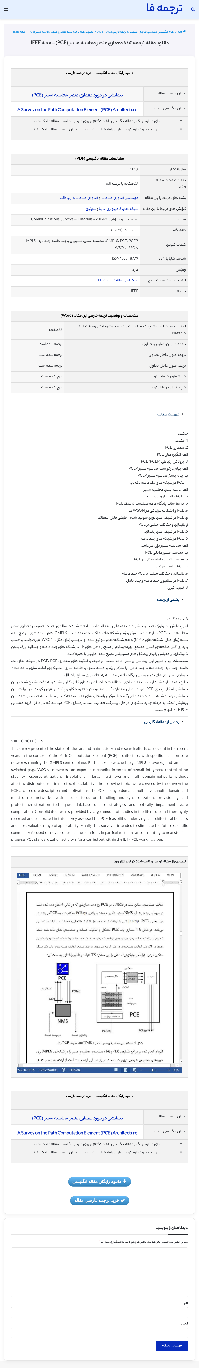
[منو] (6, 11)
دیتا (102, 209)
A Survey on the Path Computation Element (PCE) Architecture (77, 110)
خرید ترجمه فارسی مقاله (96, 1200)
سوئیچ (91, 209)
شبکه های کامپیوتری (122, 209)
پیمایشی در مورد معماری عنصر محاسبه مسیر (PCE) (77, 95)
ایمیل (184, 1323)
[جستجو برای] (193, 11)
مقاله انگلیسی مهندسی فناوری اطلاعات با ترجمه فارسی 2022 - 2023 (135, 32)
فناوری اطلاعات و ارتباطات (79, 198)
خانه (180, 32)
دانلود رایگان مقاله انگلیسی (96, 1181)
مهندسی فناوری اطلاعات (119, 198)
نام (186, 1303)
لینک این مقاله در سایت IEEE (116, 281)
